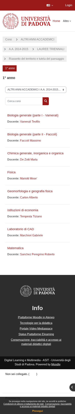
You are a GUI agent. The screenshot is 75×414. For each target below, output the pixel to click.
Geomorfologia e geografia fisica (29, 191)
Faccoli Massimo (30, 140)
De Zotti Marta (29, 159)
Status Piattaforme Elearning (36, 334)
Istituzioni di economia (22, 210)
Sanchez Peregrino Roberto (37, 254)
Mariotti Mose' (28, 178)
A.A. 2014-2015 (18, 49)
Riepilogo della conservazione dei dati (29, 378)
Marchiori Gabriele (31, 235)
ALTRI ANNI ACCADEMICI (37, 39)
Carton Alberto (29, 197)
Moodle (56, 364)
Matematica (15, 248)
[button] (49, 5)
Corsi (8, 39)
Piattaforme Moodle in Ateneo (36, 317)
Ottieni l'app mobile (17, 387)
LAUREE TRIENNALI (50, 49)
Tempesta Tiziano (31, 216)
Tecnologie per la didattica (36, 322)
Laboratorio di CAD (20, 229)
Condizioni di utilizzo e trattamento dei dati (23, 404)
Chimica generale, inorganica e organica (35, 153)
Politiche (10, 383)
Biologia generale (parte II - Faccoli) (32, 134)
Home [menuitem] (56, 20)
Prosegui (37, 410)
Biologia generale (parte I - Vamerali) (32, 115)
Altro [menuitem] (66, 20)
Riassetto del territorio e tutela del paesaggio (36, 58)
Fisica (11, 172)
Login (68, 5)
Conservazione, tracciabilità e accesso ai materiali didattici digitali (46, 405)
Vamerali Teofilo (30, 121)
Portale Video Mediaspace (36, 328)
